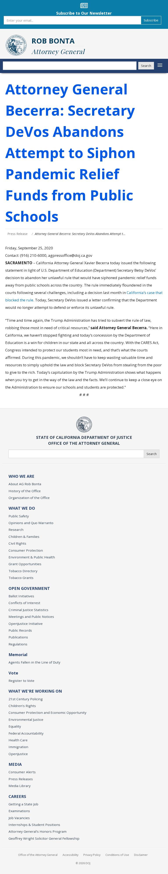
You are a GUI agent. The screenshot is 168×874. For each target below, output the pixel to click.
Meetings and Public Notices (31, 616)
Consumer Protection (26, 550)
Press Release (17, 234)
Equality (15, 726)
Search (146, 65)
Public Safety (19, 516)
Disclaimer (141, 855)
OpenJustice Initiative (26, 623)
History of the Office (25, 491)
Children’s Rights (22, 706)
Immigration (18, 747)
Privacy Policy (91, 855)
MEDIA (15, 764)
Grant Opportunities (25, 564)
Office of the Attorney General (38, 855)
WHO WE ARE (21, 476)
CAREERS (17, 796)
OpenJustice (18, 754)
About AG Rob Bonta (25, 484)
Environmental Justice (26, 719)
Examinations (19, 811)
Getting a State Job (23, 804)
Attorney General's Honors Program (37, 831)
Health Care (18, 740)
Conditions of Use (117, 855)
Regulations (18, 644)
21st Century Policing (26, 699)
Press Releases (21, 779)
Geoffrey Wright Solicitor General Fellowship (44, 838)
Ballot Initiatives (21, 596)
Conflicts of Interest (24, 603)
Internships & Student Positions (34, 824)
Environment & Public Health (32, 557)
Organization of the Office (29, 497)
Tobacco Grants (21, 577)
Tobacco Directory (23, 571)
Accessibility (70, 855)
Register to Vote (21, 680)
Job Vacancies (19, 818)
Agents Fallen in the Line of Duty (34, 662)
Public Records (20, 630)
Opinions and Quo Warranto (31, 523)
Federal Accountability (26, 733)
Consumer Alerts (22, 772)
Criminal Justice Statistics (28, 610)
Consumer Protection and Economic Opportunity (47, 712)
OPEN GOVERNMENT (29, 588)
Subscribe (151, 20)
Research (16, 529)
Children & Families (24, 536)
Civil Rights (17, 543)
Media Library (20, 786)
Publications (18, 637)
